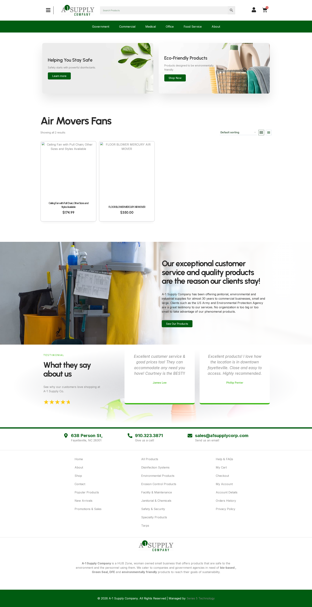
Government (100, 26)
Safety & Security (153, 509)
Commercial (127, 26)
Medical (150, 26)
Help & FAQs (224, 459)
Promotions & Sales (88, 509)
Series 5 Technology (201, 598)
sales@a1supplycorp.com (221, 435)
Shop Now (175, 78)
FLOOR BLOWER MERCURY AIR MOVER (127, 206)
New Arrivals (83, 500)
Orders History (226, 500)
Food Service (193, 26)
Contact (80, 484)
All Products (149, 459)
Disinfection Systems (155, 467)
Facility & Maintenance (156, 492)
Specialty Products (154, 517)
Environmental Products (157, 476)
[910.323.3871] (130, 435)
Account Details (226, 492)
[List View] (269, 132)
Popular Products (87, 492)
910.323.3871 (149, 435)
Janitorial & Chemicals (156, 500)
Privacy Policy (225, 509)
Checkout (222, 476)
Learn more (59, 76)
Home (79, 459)
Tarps (145, 525)
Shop (78, 476)
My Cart (221, 467)
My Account (224, 484)
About (216, 26)
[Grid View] (261, 132)
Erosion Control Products (158, 484)
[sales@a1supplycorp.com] (190, 435)
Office (170, 26)
